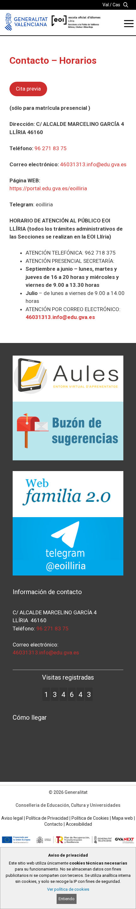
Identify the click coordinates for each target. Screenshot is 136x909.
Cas (116, 4)
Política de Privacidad (47, 818)
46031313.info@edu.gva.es (93, 164)
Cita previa (28, 89)
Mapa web (122, 818)
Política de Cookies (90, 818)
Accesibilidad (79, 824)
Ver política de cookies (68, 889)
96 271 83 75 (50, 148)
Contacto (53, 824)
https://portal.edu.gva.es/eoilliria (48, 188)
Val (105, 4)
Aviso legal (12, 818)
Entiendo (67, 898)
